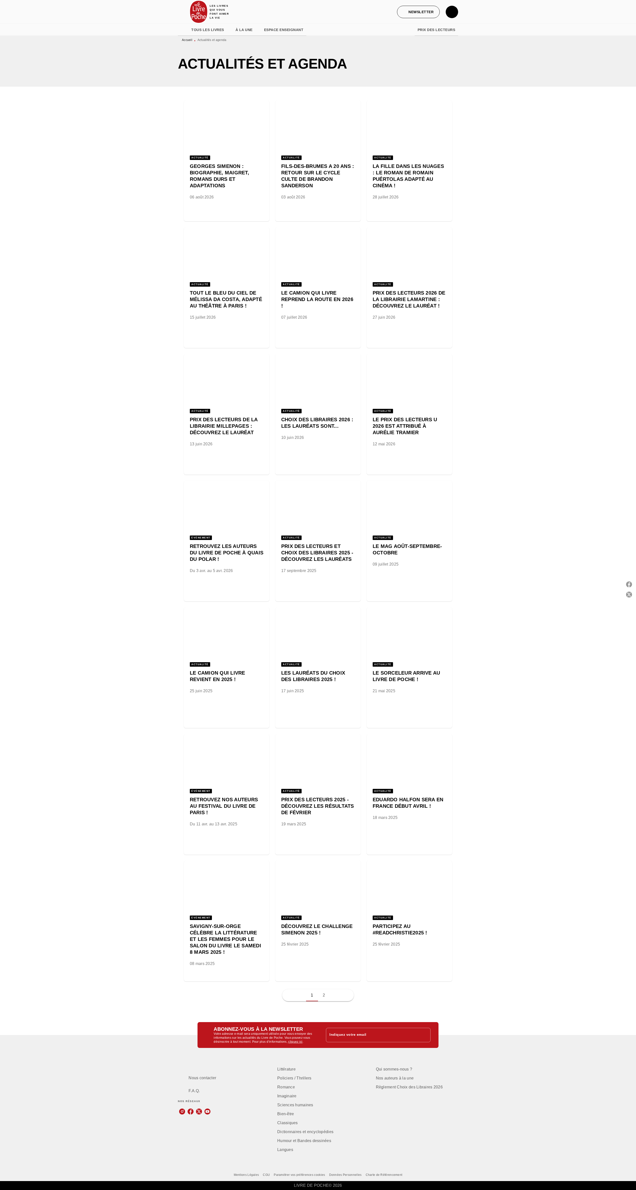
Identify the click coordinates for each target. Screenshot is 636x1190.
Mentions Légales (246, 1175)
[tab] (183, 30)
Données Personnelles (345, 1175)
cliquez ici (295, 1041)
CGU (266, 1175)
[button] (418, 12)
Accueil (187, 40)
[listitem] (182, 1111)
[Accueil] (199, 12)
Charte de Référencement (384, 1175)
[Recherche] (452, 12)
